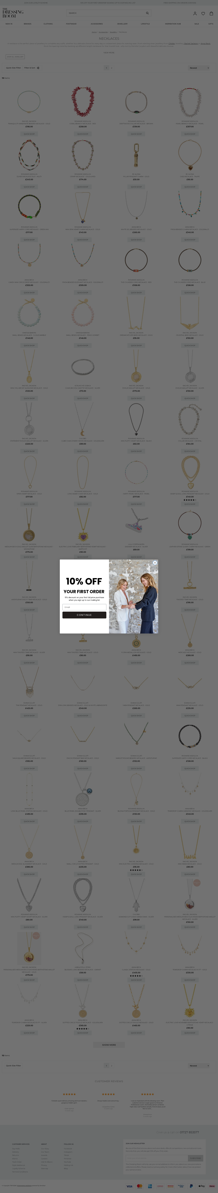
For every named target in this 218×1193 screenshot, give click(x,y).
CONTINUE (84, 615)
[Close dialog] (155, 563)
